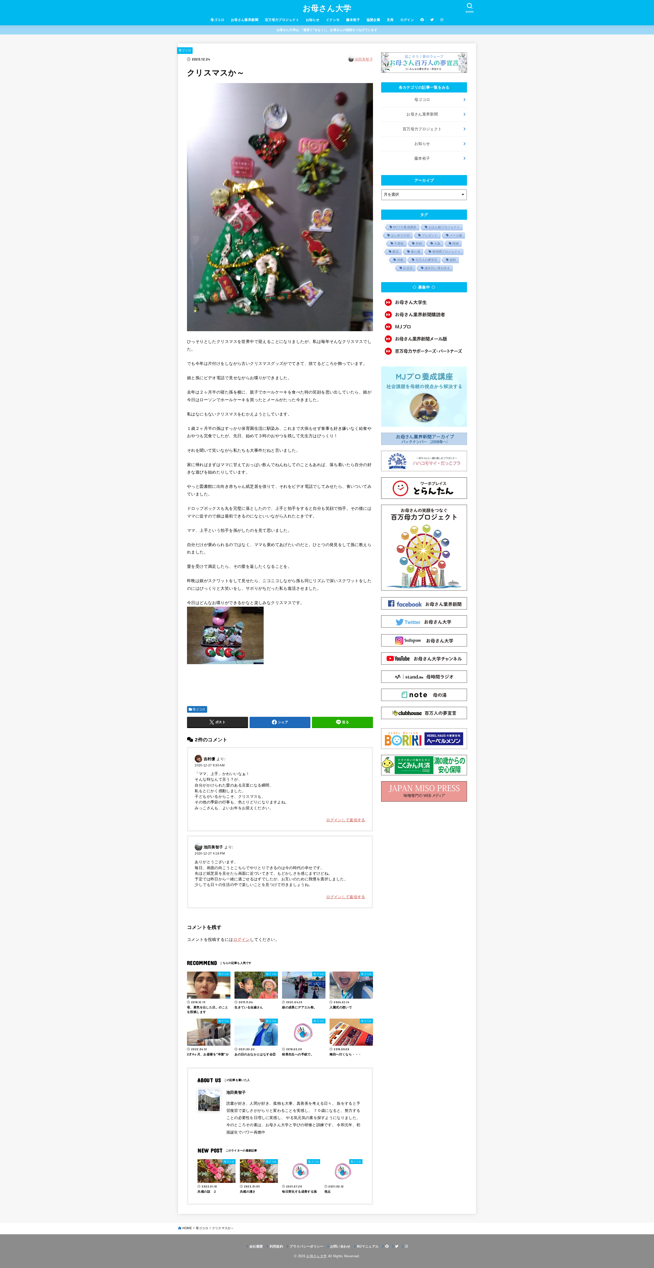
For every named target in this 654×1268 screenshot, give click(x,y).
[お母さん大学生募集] (424, 302)
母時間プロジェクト (446, 251)
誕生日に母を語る (437, 268)
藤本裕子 (353, 20)
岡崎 (455, 243)
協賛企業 (373, 20)
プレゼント (430, 235)
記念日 (408, 268)
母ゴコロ (217, 20)
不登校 (399, 243)
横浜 (395, 251)
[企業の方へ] (424, 351)
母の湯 (415, 251)
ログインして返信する (345, 820)
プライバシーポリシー (306, 1246)
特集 (400, 260)
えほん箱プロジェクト (444, 227)
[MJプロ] (424, 327)
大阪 (437, 243)
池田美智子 (364, 59)
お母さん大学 (327, 8)
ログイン (407, 20)
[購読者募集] (424, 314)
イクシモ (333, 20)
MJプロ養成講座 (404, 227)
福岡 (453, 260)
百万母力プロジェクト (282, 20)
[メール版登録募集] (424, 339)
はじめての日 (400, 235)
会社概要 (256, 1246)
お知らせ (313, 20)
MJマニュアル (368, 1246)
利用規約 (276, 1246)
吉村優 (209, 759)
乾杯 (419, 243)
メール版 (456, 235)
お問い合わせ (340, 1246)
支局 (390, 20)
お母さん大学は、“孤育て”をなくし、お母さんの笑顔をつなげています (327, 30)
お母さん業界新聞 (244, 20)
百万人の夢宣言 (427, 260)
